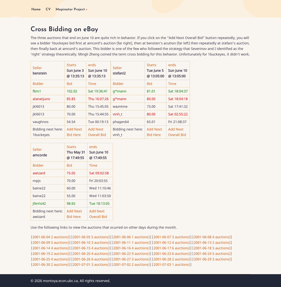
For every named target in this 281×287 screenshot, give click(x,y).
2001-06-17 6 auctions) (171, 248)
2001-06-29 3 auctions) (212, 259)
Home (36, 9)
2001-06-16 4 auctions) (131, 248)
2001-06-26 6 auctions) (91, 259)
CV (48, 9)
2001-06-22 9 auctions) (131, 253)
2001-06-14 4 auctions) (50, 248)
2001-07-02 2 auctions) (131, 264)
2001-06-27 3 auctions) (131, 259)
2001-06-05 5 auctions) (91, 237)
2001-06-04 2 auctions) (50, 237)
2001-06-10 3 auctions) (91, 242)
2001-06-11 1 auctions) (131, 242)
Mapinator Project (70, 9)
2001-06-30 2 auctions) (50, 264)
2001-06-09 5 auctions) (50, 242)
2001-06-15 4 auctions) (91, 248)
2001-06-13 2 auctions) (212, 242)
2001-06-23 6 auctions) (171, 253)
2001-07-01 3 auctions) (91, 264)
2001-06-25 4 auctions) (50, 259)
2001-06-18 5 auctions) (212, 248)
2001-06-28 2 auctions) (171, 259)
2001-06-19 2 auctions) (50, 253)
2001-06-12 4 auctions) (171, 242)
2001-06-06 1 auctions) (131, 237)
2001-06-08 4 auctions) (212, 237)
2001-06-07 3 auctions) (171, 237)
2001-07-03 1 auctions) (171, 264)
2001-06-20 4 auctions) (91, 253)
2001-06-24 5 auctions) (212, 253)
